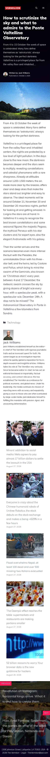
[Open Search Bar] (36, 8)
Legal (23, 752)
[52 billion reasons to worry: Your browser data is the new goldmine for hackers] (25, 656)
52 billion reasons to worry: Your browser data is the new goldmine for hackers (24, 667)
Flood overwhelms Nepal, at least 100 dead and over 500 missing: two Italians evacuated (24, 567)
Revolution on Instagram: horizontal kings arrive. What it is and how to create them (24, 696)
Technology (13, 322)
